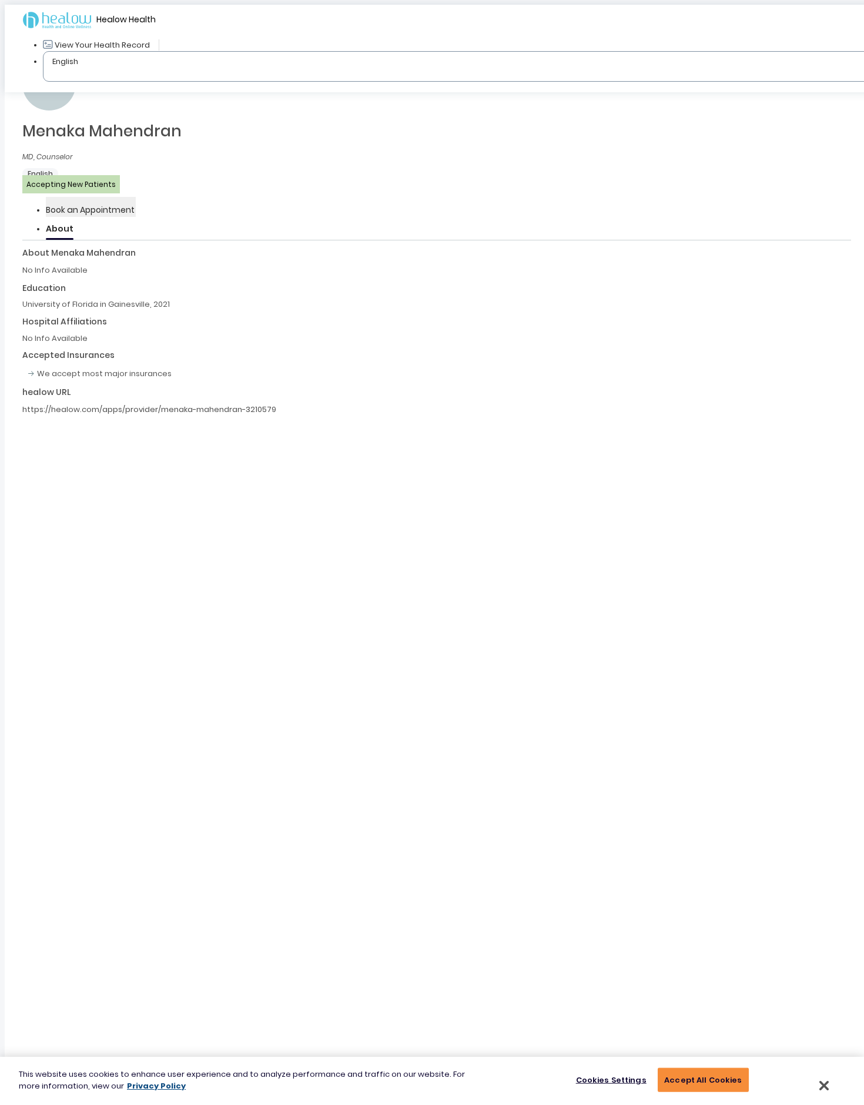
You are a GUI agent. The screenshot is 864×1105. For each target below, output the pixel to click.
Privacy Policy (156, 1085)
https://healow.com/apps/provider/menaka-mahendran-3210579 (149, 409)
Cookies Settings (611, 1080)
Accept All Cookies (703, 1080)
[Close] (824, 1086)
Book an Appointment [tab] (90, 210)
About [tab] (59, 229)
